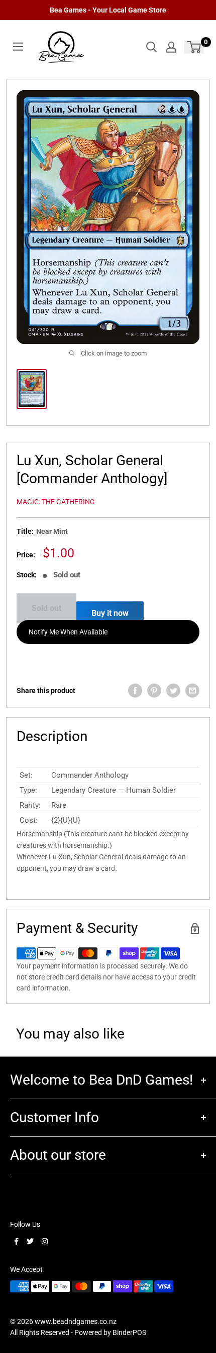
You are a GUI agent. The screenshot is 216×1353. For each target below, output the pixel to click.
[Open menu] (18, 46)
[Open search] (151, 47)
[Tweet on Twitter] (173, 691)
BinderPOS (129, 1332)
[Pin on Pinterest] (154, 691)
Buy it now (110, 613)
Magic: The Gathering (56, 502)
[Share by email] (192, 691)
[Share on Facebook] (135, 691)
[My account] (171, 47)
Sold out (46, 608)
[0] (194, 47)
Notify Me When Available (68, 632)
